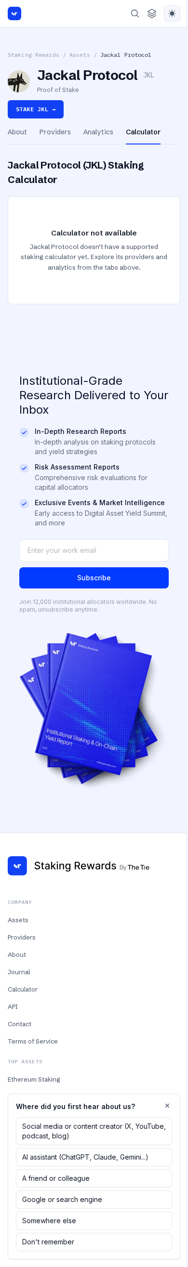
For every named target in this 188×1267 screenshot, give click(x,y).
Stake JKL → (35, 109)
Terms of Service (33, 1041)
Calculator (23, 989)
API (13, 1006)
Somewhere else (49, 1220)
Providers (22, 937)
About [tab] (17, 132)
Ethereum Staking (34, 1079)
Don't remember (48, 1242)
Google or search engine (62, 1199)
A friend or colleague (56, 1178)
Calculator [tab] (143, 132)
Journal (19, 972)
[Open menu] (152, 13)
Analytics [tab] (98, 132)
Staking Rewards (33, 54)
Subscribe (94, 578)
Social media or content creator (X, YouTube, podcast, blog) (94, 1131)
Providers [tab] (55, 132)
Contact (19, 1024)
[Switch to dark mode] (172, 13)
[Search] (135, 13)
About (17, 954)
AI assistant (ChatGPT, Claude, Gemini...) (85, 1157)
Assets (79, 54)
